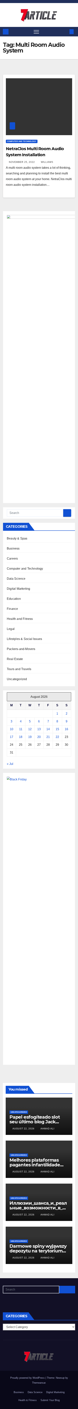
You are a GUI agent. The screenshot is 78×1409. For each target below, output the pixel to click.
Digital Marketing (18, 588)
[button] (65, 31)
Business (13, 548)
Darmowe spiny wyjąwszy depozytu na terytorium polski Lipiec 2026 (37, 1250)
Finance (12, 608)
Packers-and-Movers (21, 649)
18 (20, 737)
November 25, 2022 (22, 162)
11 (20, 729)
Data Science (16, 578)
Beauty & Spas (17, 538)
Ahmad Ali (47, 1128)
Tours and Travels (19, 669)
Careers (12, 558)
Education (14, 598)
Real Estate (15, 659)
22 (57, 737)
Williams (47, 162)
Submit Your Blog (50, 1400)
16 (66, 729)
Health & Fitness (27, 1400)
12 (30, 729)
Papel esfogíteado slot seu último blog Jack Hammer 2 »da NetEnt (34, 1121)
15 (57, 729)
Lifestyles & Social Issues (24, 639)
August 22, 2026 (23, 1128)
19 (30, 737)
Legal (11, 628)
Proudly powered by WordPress (27, 1377)
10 (11, 729)
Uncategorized (17, 679)
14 (48, 729)
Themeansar (38, 1382)
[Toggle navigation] (36, 31)
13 (39, 729)
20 (39, 737)
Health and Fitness (20, 618)
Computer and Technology (21, 141)
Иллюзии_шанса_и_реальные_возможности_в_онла (38, 1207)
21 (48, 737)
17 (11, 737)
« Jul (10, 763)
